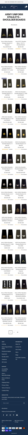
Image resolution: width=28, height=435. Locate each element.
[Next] (17, 332)
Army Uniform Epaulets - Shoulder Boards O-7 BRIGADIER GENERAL (21, 294)
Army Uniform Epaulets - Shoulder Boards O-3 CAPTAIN (7, 169)
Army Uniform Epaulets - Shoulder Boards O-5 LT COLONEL (7, 194)
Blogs (17, 355)
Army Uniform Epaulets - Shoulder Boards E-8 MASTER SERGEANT (21, 118)
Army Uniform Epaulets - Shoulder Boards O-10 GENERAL (7, 294)
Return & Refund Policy (6, 378)
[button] (14, 433)
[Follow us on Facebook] (3, 415)
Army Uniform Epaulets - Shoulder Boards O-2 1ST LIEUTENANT (7, 269)
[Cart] (25, 7)
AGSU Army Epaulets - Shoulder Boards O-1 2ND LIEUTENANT (20, 93)
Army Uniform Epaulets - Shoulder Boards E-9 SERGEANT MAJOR (7, 319)
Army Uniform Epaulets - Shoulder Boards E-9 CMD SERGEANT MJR (21, 319)
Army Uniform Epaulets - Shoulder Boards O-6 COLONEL (21, 194)
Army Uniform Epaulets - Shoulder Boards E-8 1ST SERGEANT (21, 219)
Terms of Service (6, 387)
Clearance (4, 359)
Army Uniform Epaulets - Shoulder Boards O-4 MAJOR (7, 143)
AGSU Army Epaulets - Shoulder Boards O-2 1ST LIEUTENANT (7, 118)
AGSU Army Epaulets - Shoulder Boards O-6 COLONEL (20, 244)
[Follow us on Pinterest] (13, 415)
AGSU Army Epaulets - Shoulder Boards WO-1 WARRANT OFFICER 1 (7, 219)
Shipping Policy (5, 382)
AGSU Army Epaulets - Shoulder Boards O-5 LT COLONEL (21, 169)
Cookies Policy (5, 390)
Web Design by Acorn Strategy (19, 421)
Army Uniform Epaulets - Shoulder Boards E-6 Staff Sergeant (21, 68)
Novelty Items (5, 356)
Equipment (4, 354)
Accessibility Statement (5, 369)
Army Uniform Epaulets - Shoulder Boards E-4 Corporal (21, 269)
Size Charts (18, 349)
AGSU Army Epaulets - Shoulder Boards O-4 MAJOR (20, 143)
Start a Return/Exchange (6, 374)
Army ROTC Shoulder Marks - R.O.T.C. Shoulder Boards (21, 43)
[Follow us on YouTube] (17, 415)
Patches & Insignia (6, 351)
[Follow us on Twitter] (7, 415)
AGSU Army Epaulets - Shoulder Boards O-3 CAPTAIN (7, 93)
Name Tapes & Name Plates (7, 347)
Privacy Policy (5, 385)
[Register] (24, 403)
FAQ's (17, 352)
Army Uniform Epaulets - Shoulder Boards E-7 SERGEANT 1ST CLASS (7, 68)
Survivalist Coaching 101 (20, 358)
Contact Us (18, 346)
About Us (18, 344)
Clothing (4, 344)
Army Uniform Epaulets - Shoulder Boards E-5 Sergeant (7, 43)
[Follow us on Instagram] (10, 415)
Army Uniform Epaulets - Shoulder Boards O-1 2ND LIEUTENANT (7, 244)
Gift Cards (4, 362)
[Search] (5, 7)
